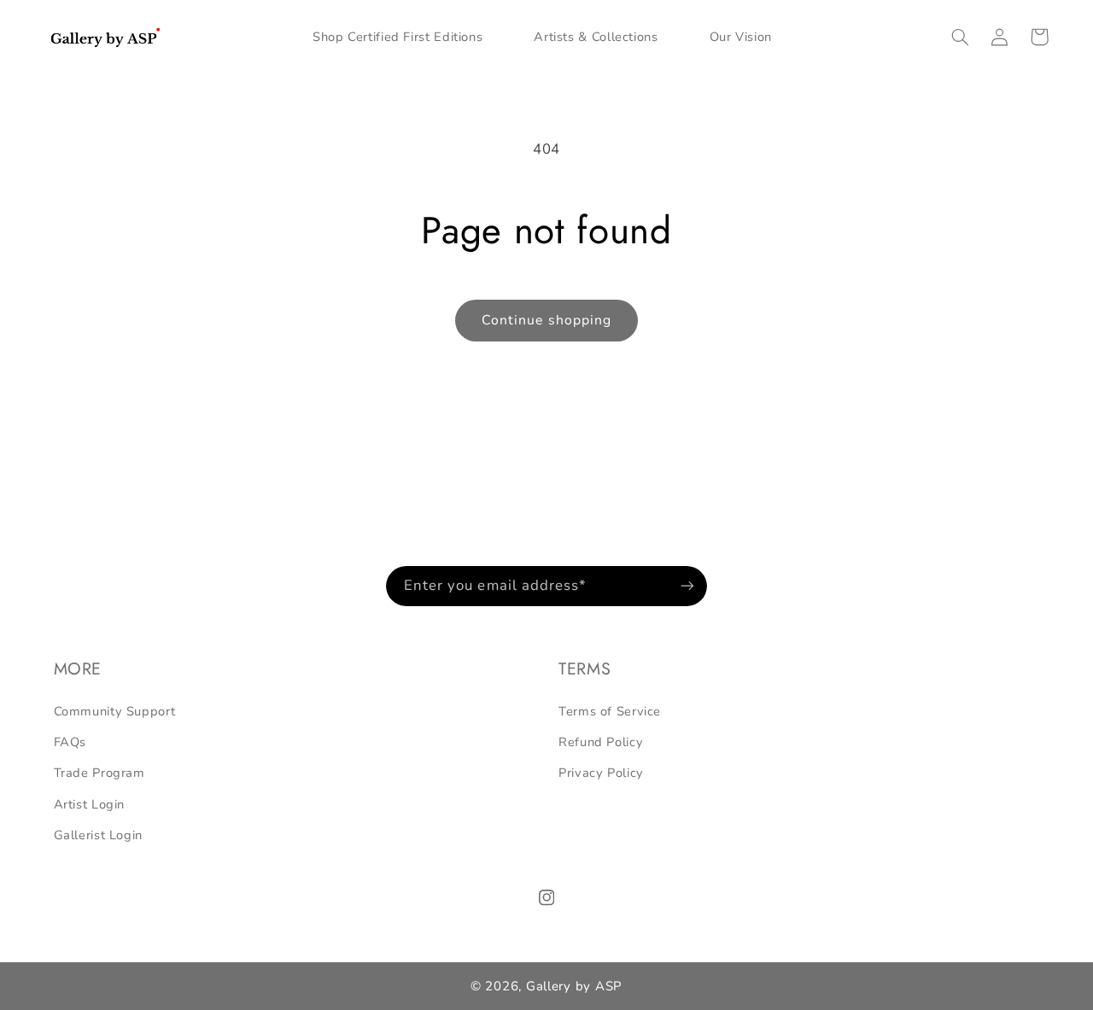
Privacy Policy (601, 772)
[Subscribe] (687, 586)
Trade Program (99, 772)
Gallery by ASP (574, 986)
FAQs (70, 741)
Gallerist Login (98, 835)
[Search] (960, 36)
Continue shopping (546, 320)
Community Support (115, 711)
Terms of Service (609, 711)
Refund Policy (600, 741)
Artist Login (90, 804)
